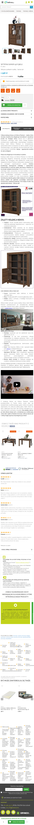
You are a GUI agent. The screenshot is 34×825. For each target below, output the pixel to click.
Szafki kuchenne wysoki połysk (20, 651)
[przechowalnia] (29, 2)
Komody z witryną (20, 670)
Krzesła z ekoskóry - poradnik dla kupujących (13, 754)
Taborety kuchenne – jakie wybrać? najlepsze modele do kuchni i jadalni (28, 764)
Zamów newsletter (17, 786)
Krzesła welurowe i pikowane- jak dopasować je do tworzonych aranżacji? (29, 776)
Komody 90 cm (28, 670)
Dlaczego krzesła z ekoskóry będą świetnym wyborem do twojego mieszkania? (13, 776)
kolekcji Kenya (8, 308)
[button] (16, 822)
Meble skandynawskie (6, 670)
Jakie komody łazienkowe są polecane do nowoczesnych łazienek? (22, 764)
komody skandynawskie (24, 637)
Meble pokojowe (4, 652)
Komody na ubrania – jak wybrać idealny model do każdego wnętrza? (28, 730)
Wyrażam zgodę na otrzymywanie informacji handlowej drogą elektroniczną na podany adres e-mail (18, 793)
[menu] (26, 2)
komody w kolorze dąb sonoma (9, 637)
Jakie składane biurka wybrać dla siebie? (28, 754)
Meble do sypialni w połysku (28, 652)
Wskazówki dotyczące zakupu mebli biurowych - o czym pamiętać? (21, 776)
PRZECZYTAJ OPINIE (5, 123)
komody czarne (17, 635)
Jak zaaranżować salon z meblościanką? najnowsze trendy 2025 (6, 776)
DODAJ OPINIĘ (14, 123)
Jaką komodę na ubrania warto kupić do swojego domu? (21, 742)
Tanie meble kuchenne (12, 652)
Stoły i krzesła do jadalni (28, 645)
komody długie (26, 635)
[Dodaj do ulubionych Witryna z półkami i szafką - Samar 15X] (25, 105)
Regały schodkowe (29, 659)
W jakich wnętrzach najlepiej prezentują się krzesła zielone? (12, 765)
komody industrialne (6, 638)
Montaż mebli (5, 117)
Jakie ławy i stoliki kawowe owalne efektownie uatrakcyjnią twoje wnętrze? (5, 764)
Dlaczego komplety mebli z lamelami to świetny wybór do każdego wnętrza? (12, 742)
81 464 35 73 (8, 805)
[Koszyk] (32, 2)
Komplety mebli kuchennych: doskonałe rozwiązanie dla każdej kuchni (5, 742)
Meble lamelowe (20, 665)
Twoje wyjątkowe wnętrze (22, 562)
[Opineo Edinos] (23, 812)
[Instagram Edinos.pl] (8, 812)
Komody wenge (4, 646)
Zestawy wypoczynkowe (30, 665)
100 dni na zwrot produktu (9, 110)
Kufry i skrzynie (20, 646)
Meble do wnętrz (12, 659)
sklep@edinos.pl (12, 808)
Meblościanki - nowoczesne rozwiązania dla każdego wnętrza (5, 730)
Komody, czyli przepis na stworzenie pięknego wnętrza (5, 754)
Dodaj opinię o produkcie (9, 549)
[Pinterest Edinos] (13, 812)
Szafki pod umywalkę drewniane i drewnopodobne (14, 644)
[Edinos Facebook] (3, 812)
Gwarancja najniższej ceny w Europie (12, 114)
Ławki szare (13, 665)
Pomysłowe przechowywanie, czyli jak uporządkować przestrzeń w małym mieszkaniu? (22, 753)
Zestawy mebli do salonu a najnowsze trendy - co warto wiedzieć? (21, 730)
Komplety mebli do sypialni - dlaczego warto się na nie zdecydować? (29, 742)
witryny (9, 348)
